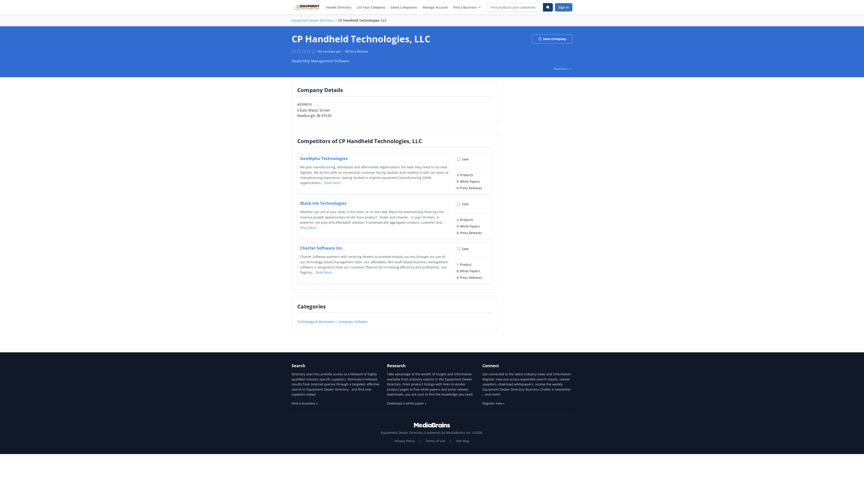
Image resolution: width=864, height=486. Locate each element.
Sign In (563, 7)
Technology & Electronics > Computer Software (332, 322)
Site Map (462, 441)
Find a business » (305, 403)
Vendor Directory (338, 7)
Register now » (493, 403)
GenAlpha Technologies (324, 158)
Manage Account (435, 7)
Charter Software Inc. (321, 248)
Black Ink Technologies (323, 203)
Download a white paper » (406, 403)
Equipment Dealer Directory (313, 20)
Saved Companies (403, 7)
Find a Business (465, 7)
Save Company (554, 39)
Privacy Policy (405, 441)
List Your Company (371, 7)
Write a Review (356, 51)
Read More (332, 183)
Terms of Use (435, 441)
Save (465, 159)
